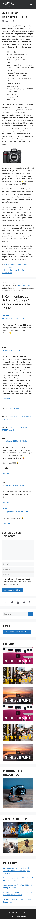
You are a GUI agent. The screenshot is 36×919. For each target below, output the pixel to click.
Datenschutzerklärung (25, 285)
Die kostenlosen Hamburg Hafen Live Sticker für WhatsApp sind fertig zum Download (16, 870)
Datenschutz (22, 912)
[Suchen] (30, 614)
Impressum (13, 912)
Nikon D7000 (14, 408)
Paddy (5, 509)
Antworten (6, 338)
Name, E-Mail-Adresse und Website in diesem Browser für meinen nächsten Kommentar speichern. (18, 581)
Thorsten (5, 316)
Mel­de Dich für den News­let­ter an (17, 632)
